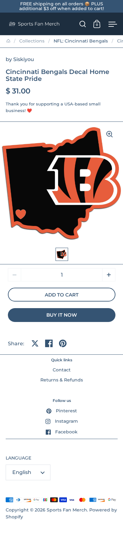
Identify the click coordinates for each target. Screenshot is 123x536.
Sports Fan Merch (67, 509)
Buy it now (61, 315)
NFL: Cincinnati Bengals (81, 40)
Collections (31, 40)
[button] (108, 274)
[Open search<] (82, 23)
